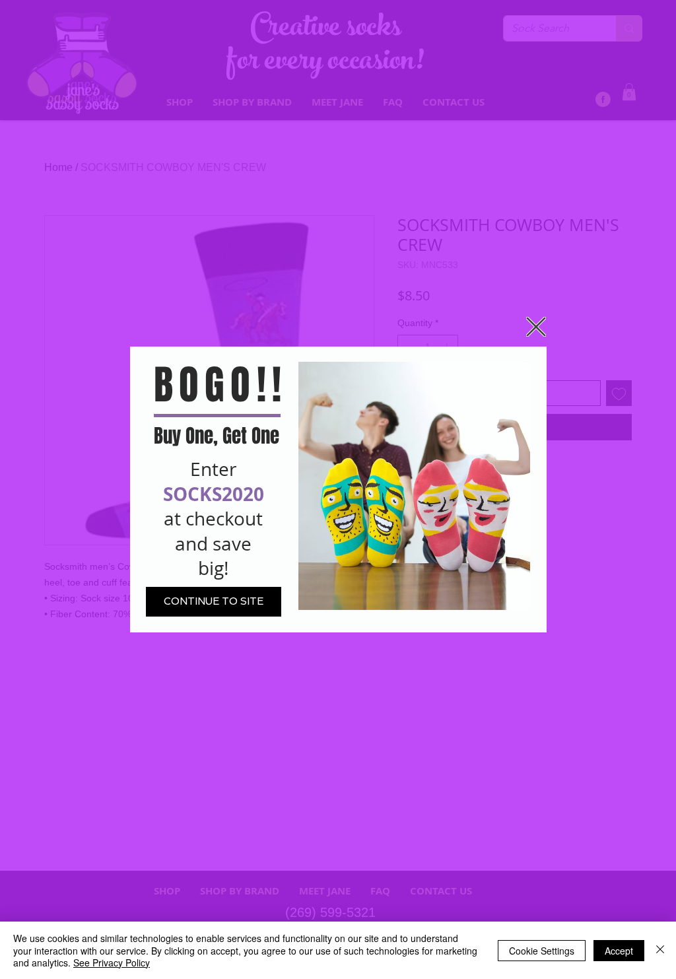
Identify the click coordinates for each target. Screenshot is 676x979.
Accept (619, 950)
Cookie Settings (541, 950)
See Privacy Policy (111, 962)
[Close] (660, 950)
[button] (536, 327)
